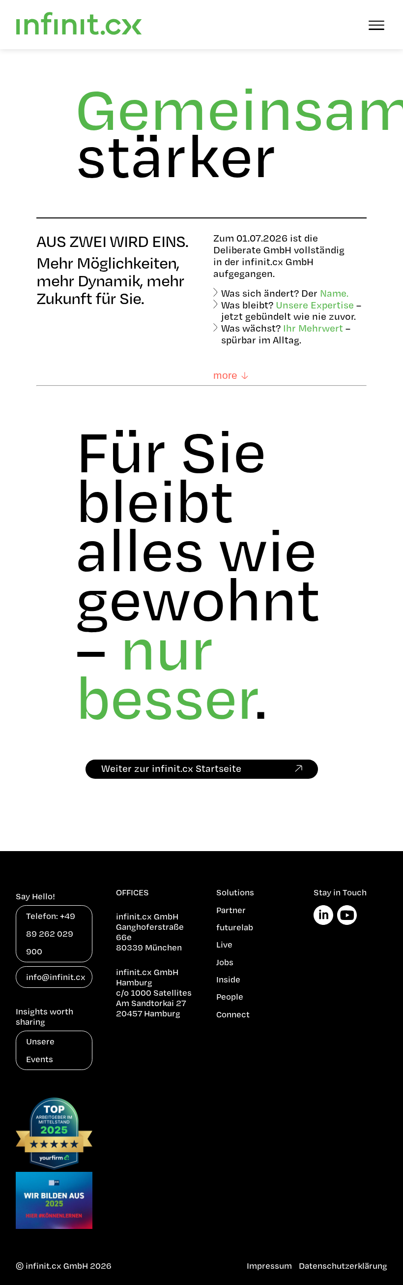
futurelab (234, 927)
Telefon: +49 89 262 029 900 (50, 933)
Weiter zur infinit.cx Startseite (171, 768)
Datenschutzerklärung (343, 1265)
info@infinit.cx (56, 977)
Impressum (269, 1265)
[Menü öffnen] (376, 24)
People (229, 996)
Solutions (235, 892)
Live (224, 944)
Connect (233, 1014)
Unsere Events (40, 1050)
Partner (231, 910)
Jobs (224, 962)
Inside (228, 979)
